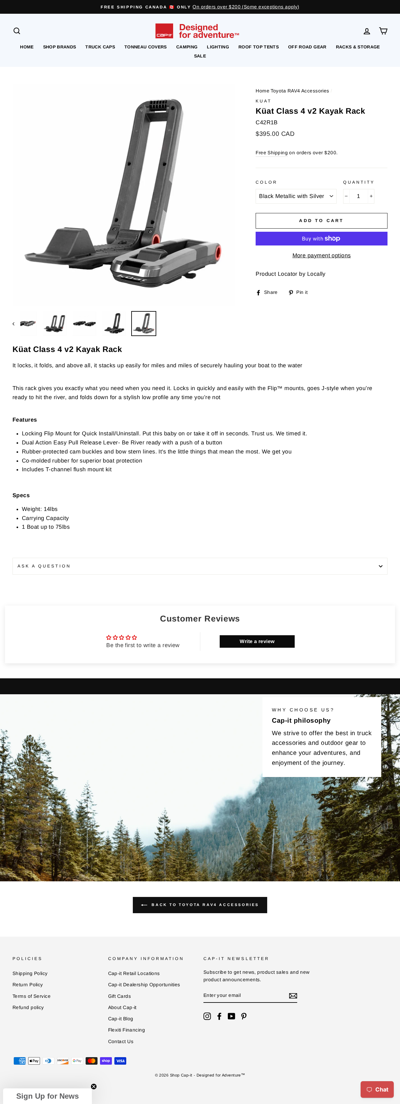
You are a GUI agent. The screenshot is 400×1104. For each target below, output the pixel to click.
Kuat (264, 101)
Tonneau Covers (145, 46)
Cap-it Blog (120, 1018)
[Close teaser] (94, 1086)
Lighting (218, 46)
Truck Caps (100, 46)
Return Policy (27, 984)
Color (267, 182)
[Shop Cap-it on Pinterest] (244, 1016)
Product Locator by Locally (291, 274)
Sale (200, 55)
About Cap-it (122, 1007)
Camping (187, 46)
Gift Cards (119, 996)
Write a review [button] (257, 641)
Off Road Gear (307, 46)
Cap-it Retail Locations (134, 973)
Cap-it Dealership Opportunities (144, 984)
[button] (47, 1096)
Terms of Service (31, 996)
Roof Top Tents (258, 46)
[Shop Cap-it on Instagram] (207, 1016)
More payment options (321, 255)
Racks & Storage (358, 46)
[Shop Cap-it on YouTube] (231, 1016)
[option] (200, 7)
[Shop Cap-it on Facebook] (219, 1016)
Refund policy (28, 1007)
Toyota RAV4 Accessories (300, 90)
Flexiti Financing (126, 1029)
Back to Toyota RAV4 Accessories (204, 905)
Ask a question (44, 566)
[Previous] (16, 323)
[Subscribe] (293, 995)
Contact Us (121, 1041)
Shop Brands (59, 46)
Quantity (359, 182)
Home (26, 46)
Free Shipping (272, 152)
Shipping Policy (30, 973)
